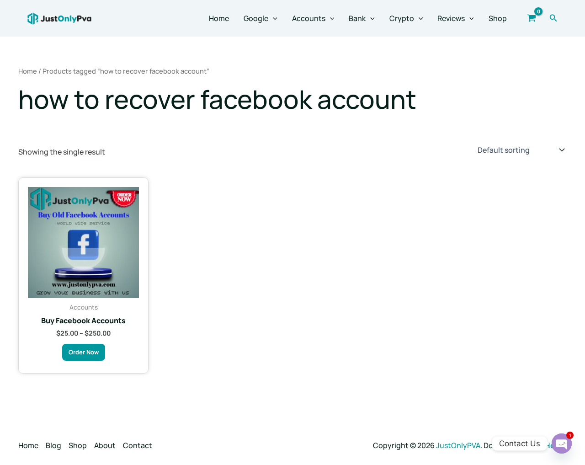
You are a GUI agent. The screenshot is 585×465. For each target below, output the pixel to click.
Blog (53, 445)
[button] (272, 18)
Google (256, 18)
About (105, 445)
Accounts (308, 18)
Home (219, 18)
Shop (498, 18)
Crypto (401, 18)
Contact (137, 445)
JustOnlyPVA (458, 445)
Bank (357, 18)
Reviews (451, 18)
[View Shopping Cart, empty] (531, 18)
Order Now (84, 352)
